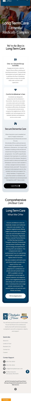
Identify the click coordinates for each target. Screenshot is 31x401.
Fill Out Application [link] (15, 296)
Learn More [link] (14, 186)
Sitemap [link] (6, 383)
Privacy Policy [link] (22, 381)
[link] (29, 371)
